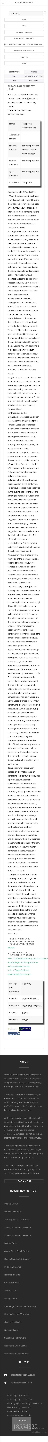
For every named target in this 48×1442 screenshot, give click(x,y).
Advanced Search (15, 1411)
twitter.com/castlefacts (21, 1383)
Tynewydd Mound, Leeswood (18, 1227)
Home (24, 19)
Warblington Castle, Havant (16, 1219)
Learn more (24, 1181)
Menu (24, 26)
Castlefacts (24, 2)
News (27, 1411)
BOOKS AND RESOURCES (34, 76)
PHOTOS (34, 72)
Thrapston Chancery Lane (24, 51)
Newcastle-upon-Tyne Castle (17, 1314)
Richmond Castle (12, 1275)
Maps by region (14, 1403)
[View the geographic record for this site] (25, 1030)
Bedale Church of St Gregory (17, 1259)
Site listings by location (17, 1395)
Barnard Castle (11, 1243)
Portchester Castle (12, 1212)
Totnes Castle (10, 1290)
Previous (24, 57)
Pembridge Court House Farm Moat (20, 1306)
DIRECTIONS (33, 81)
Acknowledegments (16, 1415)
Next (24, 63)
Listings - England (24, 32)
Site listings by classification (19, 1399)
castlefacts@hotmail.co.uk (23, 1375)
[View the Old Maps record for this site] (13, 1030)
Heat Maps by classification (19, 1407)
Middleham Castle (12, 1267)
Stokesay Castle (11, 1283)
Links (29, 1415)
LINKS (14, 81)
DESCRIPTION (14, 72)
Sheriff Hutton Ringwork (15, 1338)
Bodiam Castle (11, 1204)
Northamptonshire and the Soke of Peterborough (24, 44)
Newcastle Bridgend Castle (16, 1354)
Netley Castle (10, 1298)
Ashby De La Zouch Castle (16, 1251)
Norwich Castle (11, 1330)
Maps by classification (32, 1403)
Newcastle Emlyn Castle (15, 1346)
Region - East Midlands (24, 38)
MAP (14, 76)
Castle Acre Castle (12, 1322)
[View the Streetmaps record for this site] (14, 1034)
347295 (11, 947)
